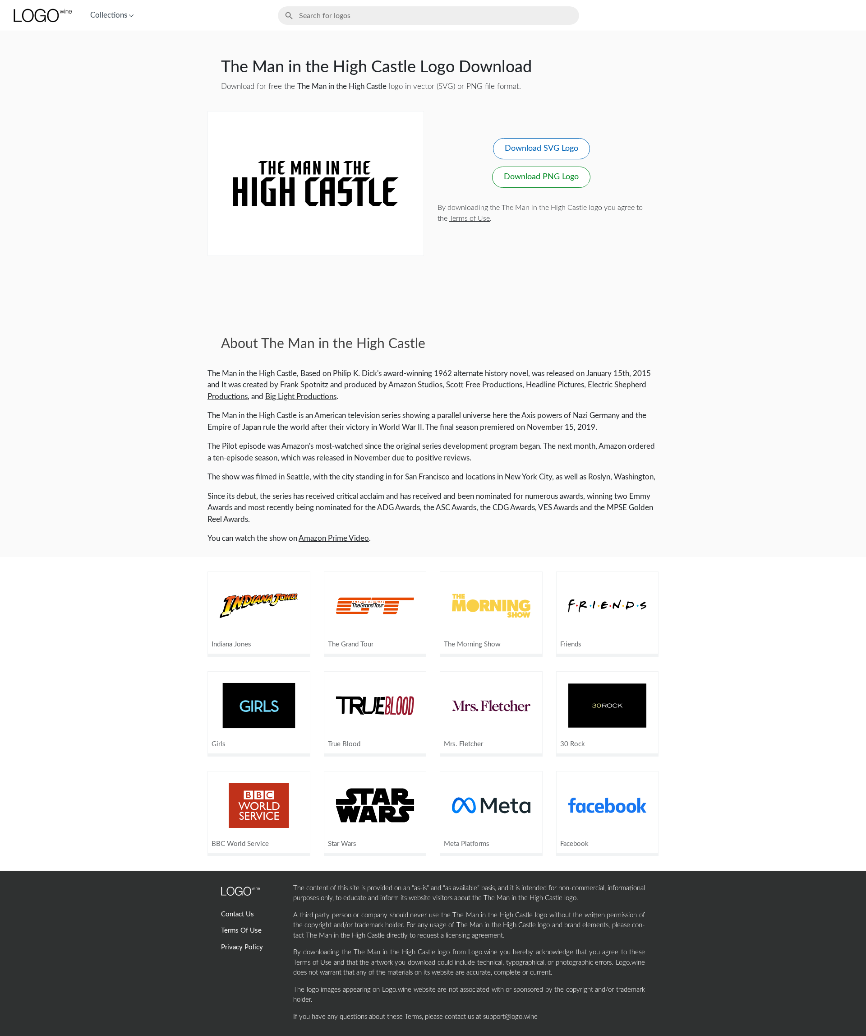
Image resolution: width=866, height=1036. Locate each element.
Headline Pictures (555, 385)
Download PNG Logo (541, 177)
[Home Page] (42, 15)
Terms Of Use (241, 930)
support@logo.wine (510, 1016)
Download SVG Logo (541, 148)
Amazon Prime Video (334, 538)
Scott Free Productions (484, 385)
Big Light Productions (300, 396)
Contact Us (237, 914)
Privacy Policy (242, 947)
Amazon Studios (415, 385)
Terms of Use (469, 218)
